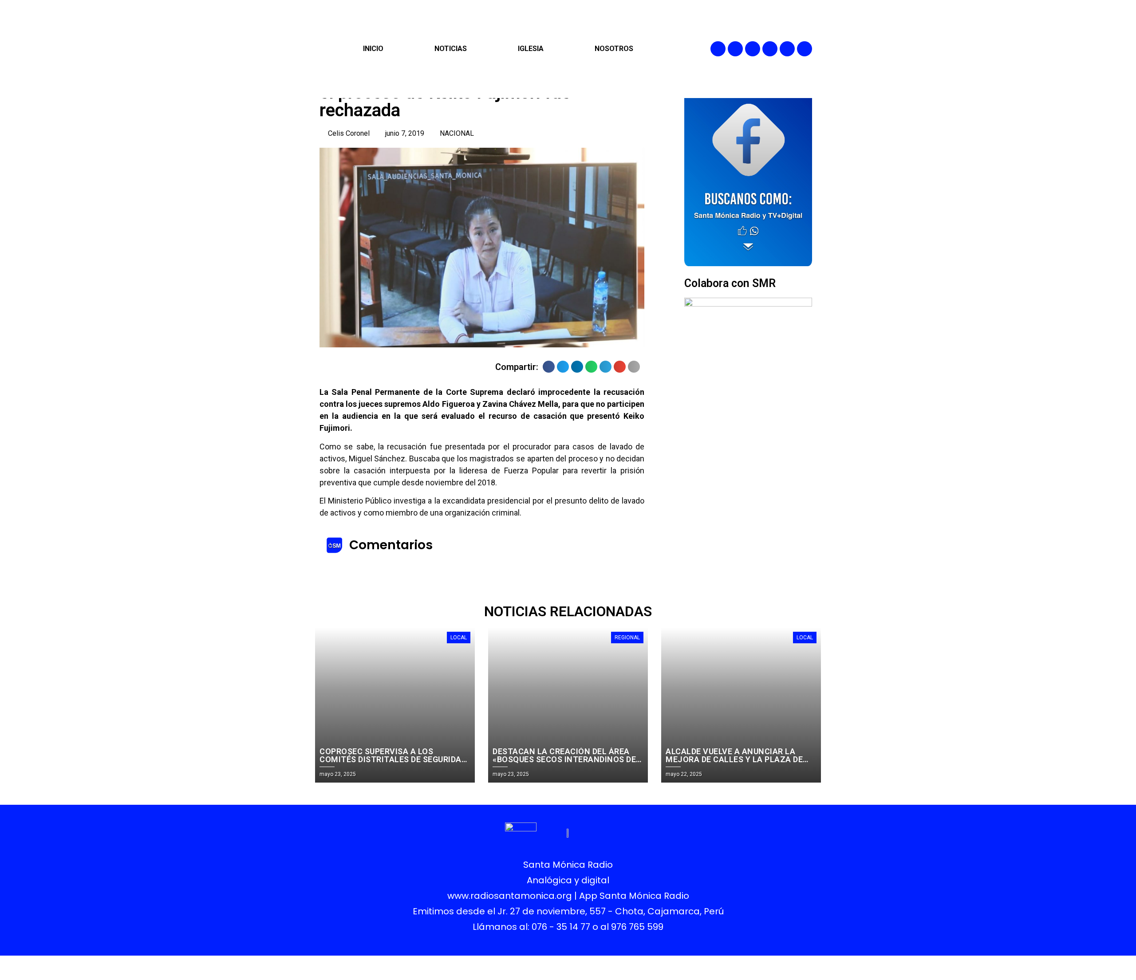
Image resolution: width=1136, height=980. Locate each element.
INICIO (373, 48)
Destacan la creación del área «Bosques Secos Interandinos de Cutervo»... (564, 759)
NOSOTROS (614, 48)
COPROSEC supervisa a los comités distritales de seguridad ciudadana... (393, 759)
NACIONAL (457, 133)
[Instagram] (752, 48)
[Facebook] (718, 48)
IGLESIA (531, 48)
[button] (549, 367)
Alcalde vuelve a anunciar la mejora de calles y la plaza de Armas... (734, 759)
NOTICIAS (450, 48)
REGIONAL (627, 637)
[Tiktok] (804, 48)
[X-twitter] (769, 48)
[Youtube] (787, 48)
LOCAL (458, 637)
